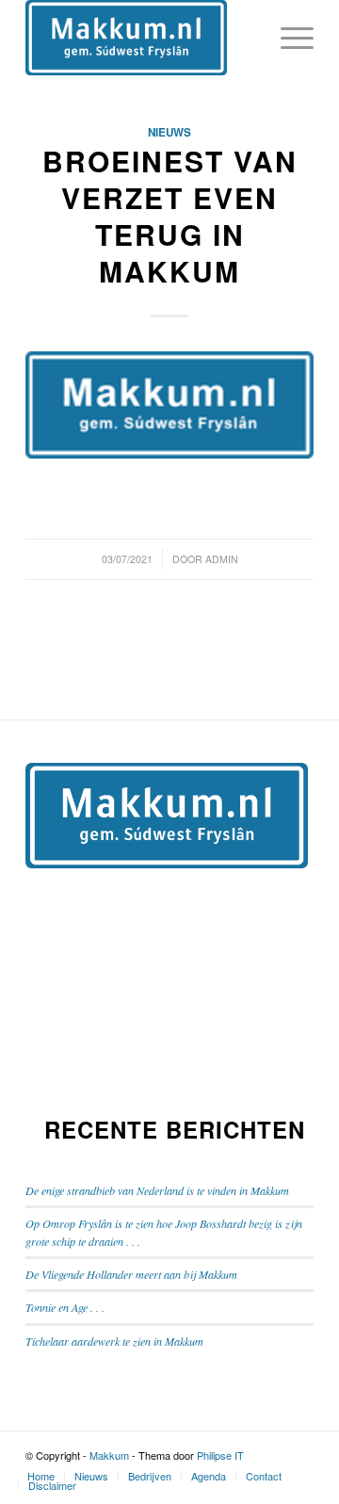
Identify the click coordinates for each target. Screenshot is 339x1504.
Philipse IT (220, 1455)
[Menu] (288, 37)
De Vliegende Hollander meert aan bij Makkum (131, 1274)
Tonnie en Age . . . (65, 1307)
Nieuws (169, 132)
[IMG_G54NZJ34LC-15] (169, 405)
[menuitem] (41, 1475)
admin (221, 559)
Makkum (109, 1455)
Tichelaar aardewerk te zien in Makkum (114, 1341)
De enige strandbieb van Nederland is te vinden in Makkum (157, 1190)
